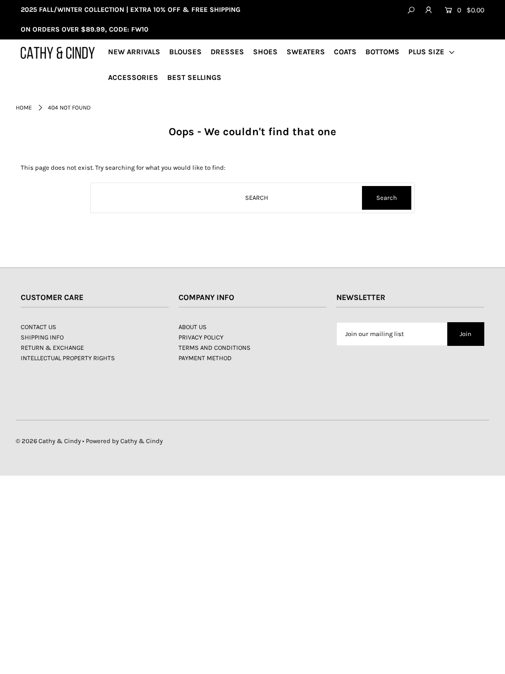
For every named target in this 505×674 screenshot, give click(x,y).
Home (24, 107)
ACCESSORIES (133, 77)
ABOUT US (193, 327)
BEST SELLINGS (194, 77)
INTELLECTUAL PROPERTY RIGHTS (68, 358)
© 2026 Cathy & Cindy (48, 441)
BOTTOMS (382, 51)
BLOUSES (185, 51)
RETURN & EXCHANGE (52, 347)
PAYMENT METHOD (205, 358)
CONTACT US (38, 327)
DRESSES (227, 51)
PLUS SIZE (427, 51)
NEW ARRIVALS (134, 51)
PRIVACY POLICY (201, 337)
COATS (345, 51)
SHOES (265, 51)
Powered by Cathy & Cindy (124, 441)
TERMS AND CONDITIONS (215, 347)
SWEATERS (306, 51)
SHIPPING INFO (42, 337)
